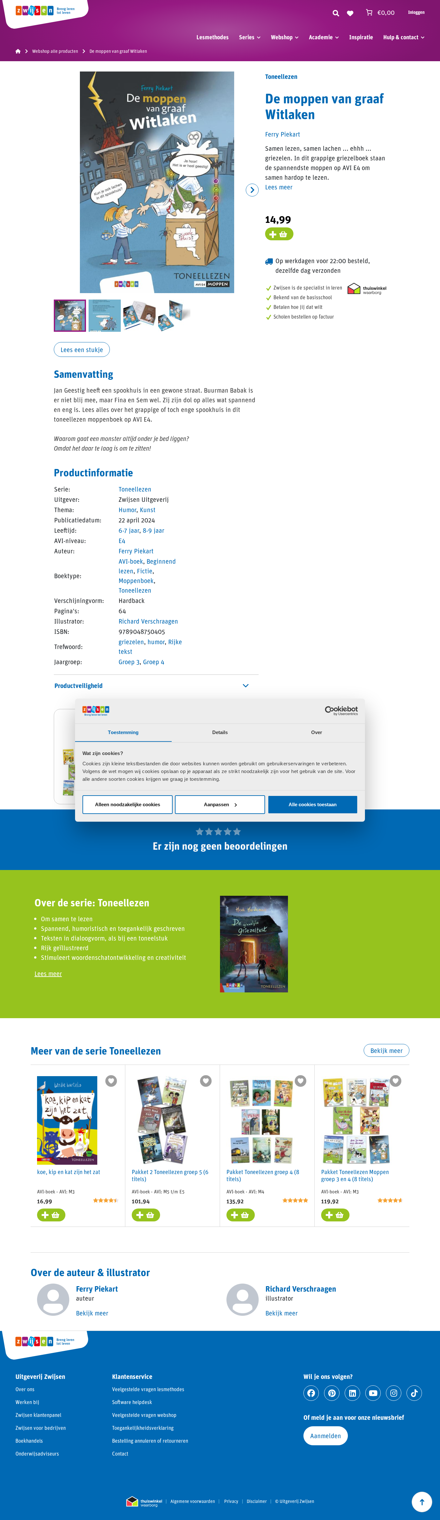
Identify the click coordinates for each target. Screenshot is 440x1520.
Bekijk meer (386, 1050)
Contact (120, 1453)
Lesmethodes (212, 37)
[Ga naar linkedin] (352, 1393)
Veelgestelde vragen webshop (144, 1414)
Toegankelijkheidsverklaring (143, 1427)
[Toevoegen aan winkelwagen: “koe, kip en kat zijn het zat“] (51, 1215)
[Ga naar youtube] (373, 1393)
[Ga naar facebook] (311, 1393)
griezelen (131, 641)
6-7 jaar (129, 530)
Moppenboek (136, 580)
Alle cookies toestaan (313, 804)
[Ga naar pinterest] (332, 1393)
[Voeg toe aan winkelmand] (279, 233)
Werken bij (27, 1402)
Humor (127, 509)
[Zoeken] (336, 12)
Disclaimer (257, 1501)
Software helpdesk (132, 1402)
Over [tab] (316, 732)
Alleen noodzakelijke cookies (127, 804)
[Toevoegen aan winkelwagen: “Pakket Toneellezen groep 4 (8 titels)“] (240, 1215)
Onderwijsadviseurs (37, 1453)
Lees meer (278, 187)
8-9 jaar (153, 530)
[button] (252, 190)
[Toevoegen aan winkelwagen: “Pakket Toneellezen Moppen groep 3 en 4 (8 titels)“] (335, 1215)
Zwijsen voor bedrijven (40, 1427)
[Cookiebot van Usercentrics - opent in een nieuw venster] (329, 711)
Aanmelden (325, 1435)
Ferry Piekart (136, 551)
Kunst (148, 509)
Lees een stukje (82, 349)
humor (156, 641)
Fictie (144, 571)
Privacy (231, 1501)
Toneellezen (135, 489)
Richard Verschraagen (148, 621)
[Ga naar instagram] (393, 1393)
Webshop (281, 37)
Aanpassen (216, 804)
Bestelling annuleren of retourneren (150, 1440)
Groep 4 (153, 661)
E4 (122, 540)
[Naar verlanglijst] (350, 12)
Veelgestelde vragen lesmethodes (148, 1389)
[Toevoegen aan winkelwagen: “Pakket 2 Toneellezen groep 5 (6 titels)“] (146, 1215)
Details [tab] (220, 732)
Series (246, 37)
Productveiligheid (78, 685)
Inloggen (416, 12)
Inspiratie (361, 37)
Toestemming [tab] (123, 732)
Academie (321, 37)
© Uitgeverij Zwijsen (294, 1501)
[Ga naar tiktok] (414, 1393)
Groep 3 (129, 661)
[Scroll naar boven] (422, 1502)
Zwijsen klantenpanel (38, 1414)
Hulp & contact (400, 37)
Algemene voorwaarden (192, 1501)
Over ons (24, 1389)
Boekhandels (29, 1440)
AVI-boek (131, 561)
